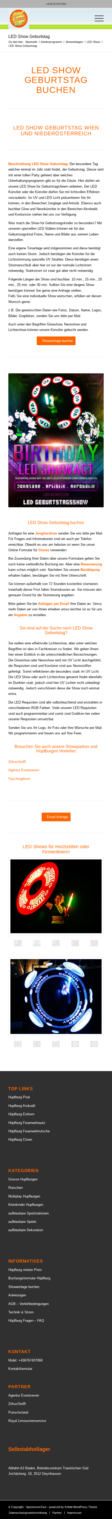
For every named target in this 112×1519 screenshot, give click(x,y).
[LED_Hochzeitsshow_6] (75, 943)
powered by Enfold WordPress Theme (73, 1507)
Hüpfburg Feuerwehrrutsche (29, 1131)
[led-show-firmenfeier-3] (75, 1044)
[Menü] (96, 18)
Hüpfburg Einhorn (21, 1114)
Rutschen (15, 1188)
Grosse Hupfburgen (23, 1179)
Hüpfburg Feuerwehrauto (26, 1123)
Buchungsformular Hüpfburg (29, 1278)
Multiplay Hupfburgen (24, 1196)
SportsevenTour (36, 1507)
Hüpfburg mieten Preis (25, 1270)
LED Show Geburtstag (29, 36)
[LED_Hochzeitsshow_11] (94, 943)
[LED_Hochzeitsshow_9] (56, 896)
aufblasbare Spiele (22, 1222)
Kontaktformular (20, 1369)
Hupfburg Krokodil (21, 1106)
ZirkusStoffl (17, 762)
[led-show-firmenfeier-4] (94, 1044)
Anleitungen (17, 1295)
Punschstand (18, 1412)
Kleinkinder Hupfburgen (25, 1205)
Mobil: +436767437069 (25, 1360)
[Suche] (84, 18)
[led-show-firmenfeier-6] (36, 1044)
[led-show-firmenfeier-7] (56, 996)
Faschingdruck (19, 779)
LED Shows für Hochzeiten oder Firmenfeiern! (56, 849)
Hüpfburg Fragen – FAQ (26, 1321)
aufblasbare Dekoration (25, 1230)
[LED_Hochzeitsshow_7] (55, 943)
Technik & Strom (21, 1312)
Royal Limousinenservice (27, 1421)
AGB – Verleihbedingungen (28, 1304)
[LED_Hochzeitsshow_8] (36, 943)
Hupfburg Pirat (19, 1097)
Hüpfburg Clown (20, 1139)
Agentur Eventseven (23, 770)
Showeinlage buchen (23, 1287)
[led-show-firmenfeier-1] (55, 1044)
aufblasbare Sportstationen (28, 1213)
